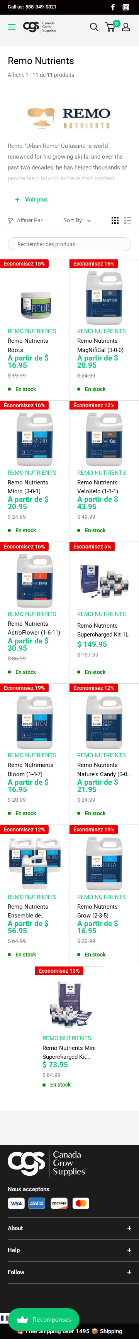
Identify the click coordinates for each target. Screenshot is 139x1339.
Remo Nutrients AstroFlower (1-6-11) (34, 628)
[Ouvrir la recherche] (94, 27)
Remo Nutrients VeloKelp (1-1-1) (97, 487)
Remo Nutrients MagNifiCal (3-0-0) (100, 345)
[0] (110, 27)
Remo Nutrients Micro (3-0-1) (28, 487)
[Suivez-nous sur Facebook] (113, 7)
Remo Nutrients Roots (28, 345)
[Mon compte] (126, 27)
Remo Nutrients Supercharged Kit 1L (103, 630)
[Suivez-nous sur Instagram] (125, 7)
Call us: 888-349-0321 (32, 7)
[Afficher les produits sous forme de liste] (127, 220)
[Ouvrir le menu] (11, 27)
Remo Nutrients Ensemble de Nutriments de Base (33, 912)
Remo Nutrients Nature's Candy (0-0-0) (103, 770)
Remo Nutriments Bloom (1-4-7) (30, 769)
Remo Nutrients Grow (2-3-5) (97, 911)
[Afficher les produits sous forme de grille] (115, 220)
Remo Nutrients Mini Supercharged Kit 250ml (69, 1053)
